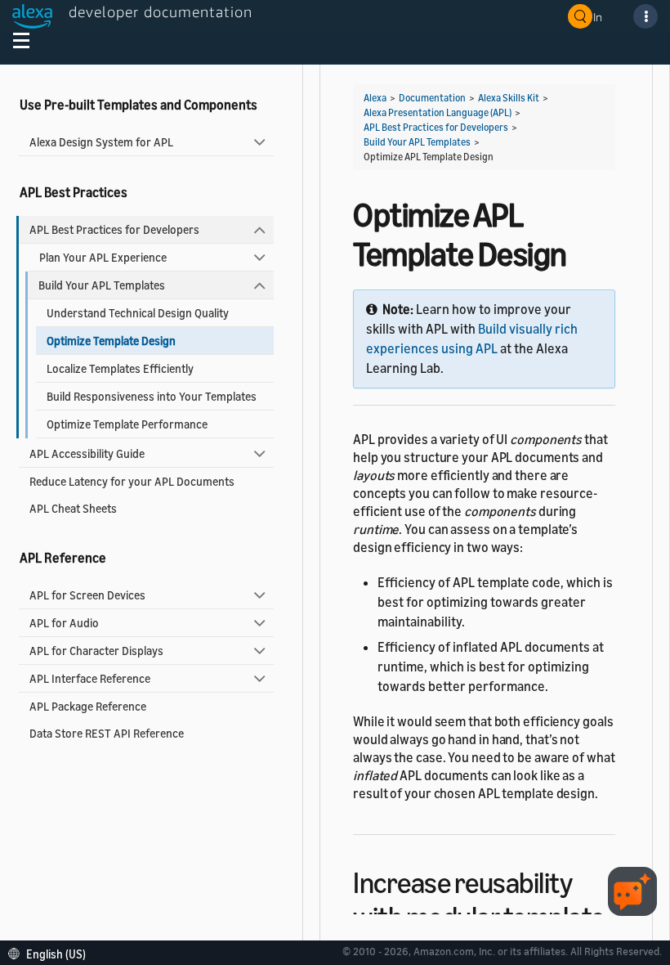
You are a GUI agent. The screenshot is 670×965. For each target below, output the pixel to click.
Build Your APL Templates (101, 285)
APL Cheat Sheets (73, 508)
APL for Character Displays (96, 651)
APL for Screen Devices (87, 595)
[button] (51, 952)
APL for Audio (64, 623)
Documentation (432, 98)
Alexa (375, 98)
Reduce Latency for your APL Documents (131, 481)
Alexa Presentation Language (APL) (437, 112)
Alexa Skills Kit (508, 98)
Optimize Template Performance (127, 424)
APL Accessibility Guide (87, 453)
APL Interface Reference (89, 678)
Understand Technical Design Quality (138, 313)
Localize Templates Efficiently (120, 368)
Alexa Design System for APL (101, 142)
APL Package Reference (87, 706)
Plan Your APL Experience (103, 257)
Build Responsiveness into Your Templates (152, 396)
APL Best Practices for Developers (114, 229)
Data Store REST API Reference (106, 733)
